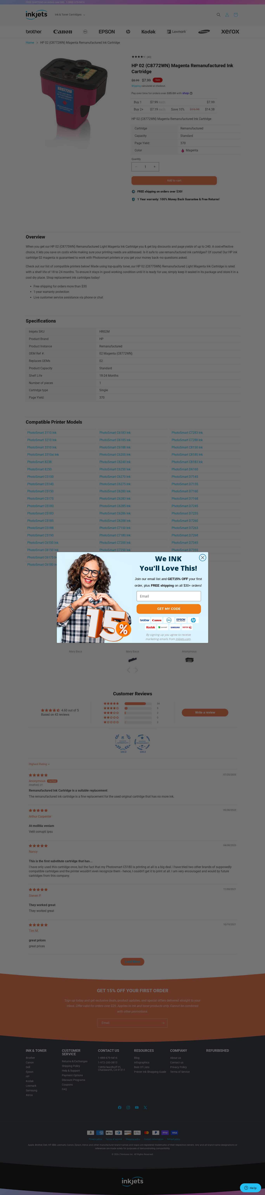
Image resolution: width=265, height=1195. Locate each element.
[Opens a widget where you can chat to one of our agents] (250, 1188)
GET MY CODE (168, 609)
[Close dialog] (202, 557)
